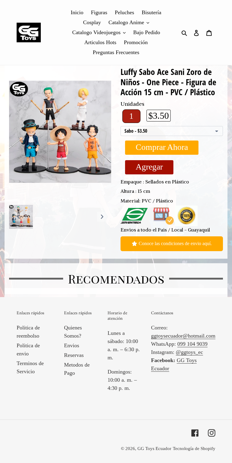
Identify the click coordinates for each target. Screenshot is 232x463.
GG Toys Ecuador (154, 448)
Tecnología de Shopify (194, 448)
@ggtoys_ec (189, 352)
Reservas (74, 355)
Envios (71, 345)
